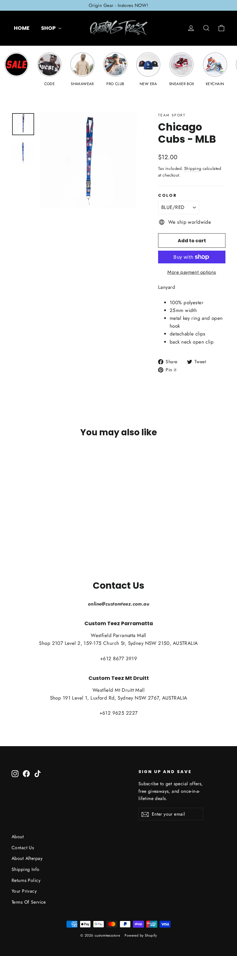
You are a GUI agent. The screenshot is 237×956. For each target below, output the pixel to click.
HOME (21, 28)
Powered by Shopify (141, 935)
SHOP (49, 28)
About (18, 836)
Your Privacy (24, 891)
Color (167, 195)
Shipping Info (26, 869)
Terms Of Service (29, 902)
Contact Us (23, 847)
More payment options (191, 272)
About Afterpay (27, 858)
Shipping (192, 168)
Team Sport (172, 115)
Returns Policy (26, 880)
